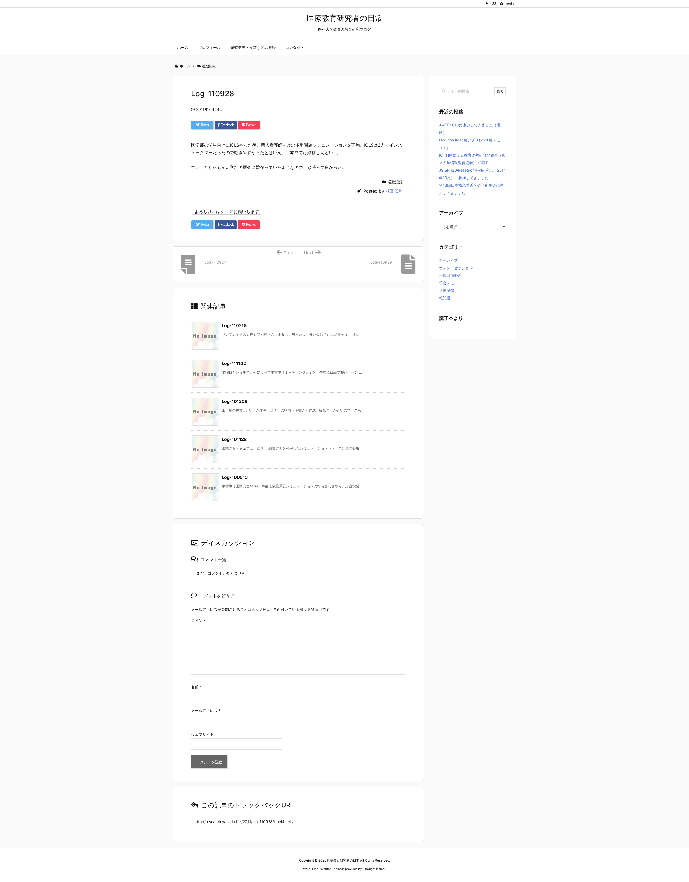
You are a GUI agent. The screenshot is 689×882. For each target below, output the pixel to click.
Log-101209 (235, 401)
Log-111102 (234, 363)
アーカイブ (448, 260)
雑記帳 (444, 298)
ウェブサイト (202, 734)
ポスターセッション (456, 267)
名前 (196, 687)
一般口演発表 (450, 275)
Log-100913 (235, 477)
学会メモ (446, 283)
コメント (198, 620)
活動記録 (395, 182)
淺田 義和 (394, 191)
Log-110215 (234, 325)
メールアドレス (205, 710)
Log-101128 (234, 439)
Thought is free (373, 869)
